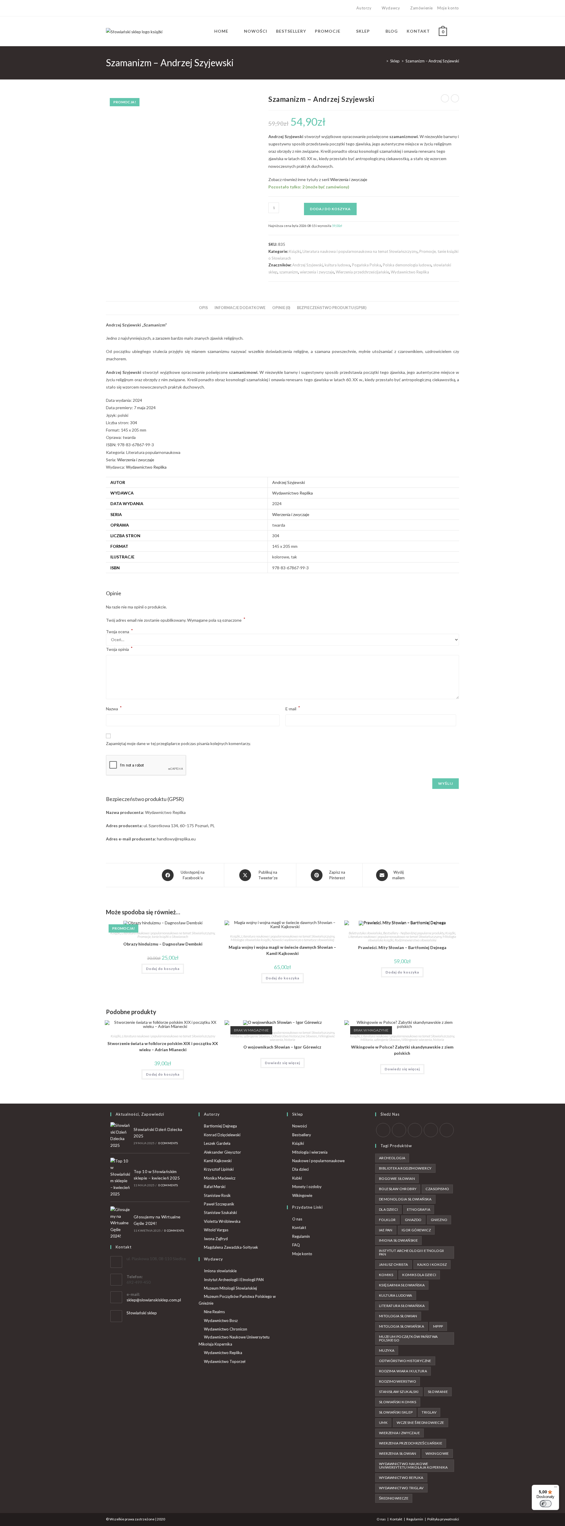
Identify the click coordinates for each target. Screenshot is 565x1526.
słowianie (438, 1391)
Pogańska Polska (366, 265)
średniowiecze (393, 1498)
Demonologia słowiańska (405, 1199)
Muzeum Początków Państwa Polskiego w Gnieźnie (237, 1300)
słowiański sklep (396, 1412)
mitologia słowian (398, 1316)
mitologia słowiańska (401, 1326)
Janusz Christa (393, 1264)
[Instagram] (121, 8)
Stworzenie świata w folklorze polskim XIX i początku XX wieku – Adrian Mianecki (162, 1046)
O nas (297, 1219)
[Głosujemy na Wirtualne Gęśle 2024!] (120, 1222)
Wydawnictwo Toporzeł (224, 1361)
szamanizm (288, 272)
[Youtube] (127, 8)
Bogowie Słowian (397, 1178)
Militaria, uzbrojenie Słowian (250, 1036)
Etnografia (418, 1209)
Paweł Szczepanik (219, 1204)
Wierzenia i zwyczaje (348, 179)
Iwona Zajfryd (216, 1238)
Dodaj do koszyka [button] (163, 968)
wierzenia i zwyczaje (317, 272)
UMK (383, 1422)
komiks (386, 1275)
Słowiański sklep (142, 1312)
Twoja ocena (119, 632)
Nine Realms (214, 1311)
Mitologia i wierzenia (310, 1152)
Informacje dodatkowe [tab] (240, 308)
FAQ (296, 1245)
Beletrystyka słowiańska (365, 933)
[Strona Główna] (382, 61)
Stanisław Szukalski (220, 1212)
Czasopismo (437, 1189)
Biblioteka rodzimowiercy (405, 1168)
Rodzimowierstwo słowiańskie (415, 940)
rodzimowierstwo (397, 1381)
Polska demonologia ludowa (407, 265)
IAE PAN (386, 1230)
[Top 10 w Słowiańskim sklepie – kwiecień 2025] (120, 1177)
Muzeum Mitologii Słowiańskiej (230, 1288)
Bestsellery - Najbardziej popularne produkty (413, 933)
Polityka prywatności (443, 1519)
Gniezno (439, 1220)
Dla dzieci (300, 1169)
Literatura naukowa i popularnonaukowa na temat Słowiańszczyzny (360, 251)
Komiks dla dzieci (419, 1275)
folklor (387, 1220)
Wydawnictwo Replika (410, 272)
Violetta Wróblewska (222, 1221)
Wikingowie (302, 1195)
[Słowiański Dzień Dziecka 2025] (120, 1135)
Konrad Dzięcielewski (222, 1134)
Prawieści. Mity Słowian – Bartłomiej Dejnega (402, 947)
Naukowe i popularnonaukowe (318, 1160)
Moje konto (448, 8)
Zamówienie (421, 8)
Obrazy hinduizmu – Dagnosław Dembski (162, 943)
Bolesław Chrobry (397, 1189)
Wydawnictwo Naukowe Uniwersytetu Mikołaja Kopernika (234, 1340)
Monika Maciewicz (219, 1178)
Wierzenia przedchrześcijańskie (362, 272)
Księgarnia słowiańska (402, 1285)
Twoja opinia (119, 649)
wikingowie (437, 1453)
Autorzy (363, 8)
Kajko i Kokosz (432, 1264)
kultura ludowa (337, 265)
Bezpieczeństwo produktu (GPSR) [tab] (331, 308)
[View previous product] (445, 98)
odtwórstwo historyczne (405, 1361)
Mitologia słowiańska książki (250, 940)
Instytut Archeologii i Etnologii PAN (234, 1279)
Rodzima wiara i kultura (403, 1371)
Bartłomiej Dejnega (220, 1126)
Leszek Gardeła (217, 1143)
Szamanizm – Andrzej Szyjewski (432, 61)
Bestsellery (301, 1134)
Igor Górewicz (416, 1230)
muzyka (386, 1350)
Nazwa (114, 708)
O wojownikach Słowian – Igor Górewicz (282, 1046)
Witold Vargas (216, 1230)
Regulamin (301, 1236)
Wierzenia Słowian (397, 1453)
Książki (295, 251)
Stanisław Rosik (217, 1195)
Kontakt (299, 1227)
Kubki (297, 1178)
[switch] (545, 1503)
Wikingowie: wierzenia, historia (422, 1039)
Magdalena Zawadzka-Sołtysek (231, 1247)
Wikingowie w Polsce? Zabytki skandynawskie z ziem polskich (402, 1050)
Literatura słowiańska (402, 1305)
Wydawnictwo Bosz (221, 1320)
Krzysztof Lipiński (219, 1169)
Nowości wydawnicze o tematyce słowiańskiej (303, 940)
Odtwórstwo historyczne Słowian (294, 1036)
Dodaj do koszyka (330, 209)
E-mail (292, 708)
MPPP (438, 1326)
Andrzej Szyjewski (307, 265)
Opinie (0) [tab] (281, 308)
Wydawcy (391, 8)
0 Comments (168, 1143)
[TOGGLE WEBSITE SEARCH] (457, 31)
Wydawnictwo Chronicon (225, 1329)
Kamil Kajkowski (218, 1160)
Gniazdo (413, 1220)
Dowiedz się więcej (282, 1063)
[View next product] (455, 98)
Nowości (299, 1126)
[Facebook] (114, 8)
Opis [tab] (203, 308)
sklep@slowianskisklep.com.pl (154, 1299)
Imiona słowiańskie (220, 1270)
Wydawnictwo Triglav (401, 1488)
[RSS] (447, 1130)
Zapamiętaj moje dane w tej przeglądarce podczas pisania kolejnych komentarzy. (178, 743)
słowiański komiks (397, 1402)
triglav (429, 1412)
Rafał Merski (214, 1186)
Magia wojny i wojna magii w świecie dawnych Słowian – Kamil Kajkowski (282, 950)
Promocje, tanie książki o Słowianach (162, 936)
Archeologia (392, 1158)
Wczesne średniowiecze (420, 1422)
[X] (108, 8)
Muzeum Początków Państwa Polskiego (408, 1338)
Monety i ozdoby (307, 1186)
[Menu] (555, 1488)
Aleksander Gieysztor (222, 1152)
